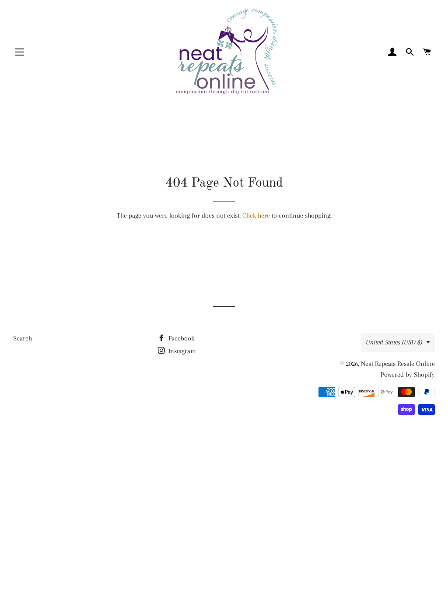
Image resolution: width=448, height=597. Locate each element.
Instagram (181, 351)
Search (22, 338)
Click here (256, 215)
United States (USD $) (394, 342)
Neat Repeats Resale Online (398, 364)
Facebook (180, 338)
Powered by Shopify (408, 374)
